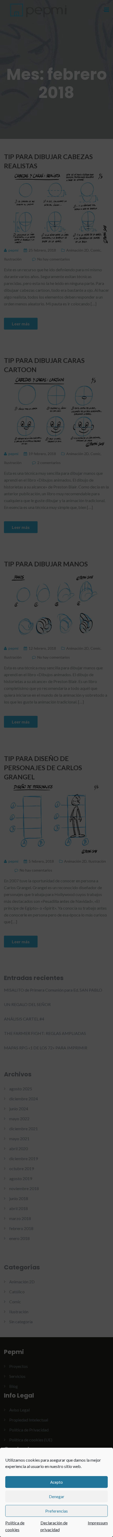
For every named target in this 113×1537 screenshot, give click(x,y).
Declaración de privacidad (54, 1526)
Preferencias (56, 1511)
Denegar (56, 1496)
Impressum (98, 1522)
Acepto (56, 1482)
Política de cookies (14, 1526)
